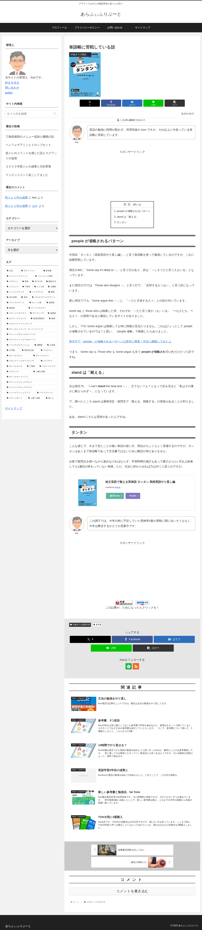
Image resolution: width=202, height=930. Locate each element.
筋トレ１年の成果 (16, 197)
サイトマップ (13, 408)
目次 (128, 204)
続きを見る (12, 82)
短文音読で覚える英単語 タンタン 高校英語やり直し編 (140, 481)
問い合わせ (12, 87)
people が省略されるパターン (133, 211)
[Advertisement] (132, 176)
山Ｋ (35, 206)
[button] (175, 103)
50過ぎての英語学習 (81, 625)
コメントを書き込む (132, 891)
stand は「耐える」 (128, 216)
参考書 (98, 625)
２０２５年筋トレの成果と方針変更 (28, 166)
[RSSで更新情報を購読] (136, 666)
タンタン (122, 222)
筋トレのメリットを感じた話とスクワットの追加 (31, 156)
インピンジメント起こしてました (27, 174)
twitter (9, 92)
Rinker (118, 487)
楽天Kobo (115, 495)
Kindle (132, 495)
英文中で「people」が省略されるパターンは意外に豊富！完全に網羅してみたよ (120, 341)
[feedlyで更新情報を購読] (128, 666)
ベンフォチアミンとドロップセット (28, 144)
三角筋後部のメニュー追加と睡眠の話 (30, 136)
